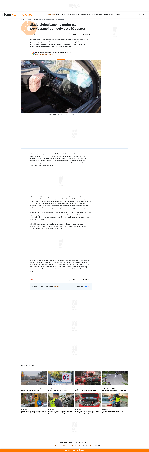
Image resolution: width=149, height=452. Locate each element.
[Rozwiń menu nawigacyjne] (146, 15)
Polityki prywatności (67, 446)
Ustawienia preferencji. (77, 445)
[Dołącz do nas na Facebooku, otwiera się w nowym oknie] (86, 286)
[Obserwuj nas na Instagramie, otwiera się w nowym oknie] (88, 286)
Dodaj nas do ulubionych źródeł (53, 54)
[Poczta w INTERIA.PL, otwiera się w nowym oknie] (143, 15)
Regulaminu (58, 446)
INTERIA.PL (91, 446)
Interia (22, 19)
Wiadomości (35, 19)
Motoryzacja (28, 19)
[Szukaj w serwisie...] (140, 15)
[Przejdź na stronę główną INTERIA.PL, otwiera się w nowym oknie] (6, 14)
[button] (51, 15)
